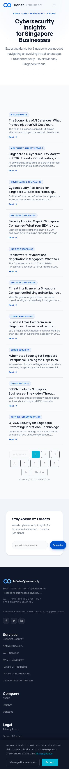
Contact (8, 711)
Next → (39, 472)
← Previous (20, 454)
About (6, 697)
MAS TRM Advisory (13, 659)
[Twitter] (14, 621)
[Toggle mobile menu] (54, 5)
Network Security (13, 646)
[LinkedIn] (21, 621)
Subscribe (58, 545)
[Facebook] (6, 621)
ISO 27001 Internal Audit (16, 673)
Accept (50, 762)
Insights (7, 704)
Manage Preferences (23, 762)
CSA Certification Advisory (18, 680)
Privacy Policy (11, 729)
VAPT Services (11, 653)
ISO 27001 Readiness (15, 666)
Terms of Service (12, 736)
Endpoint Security (13, 638)
